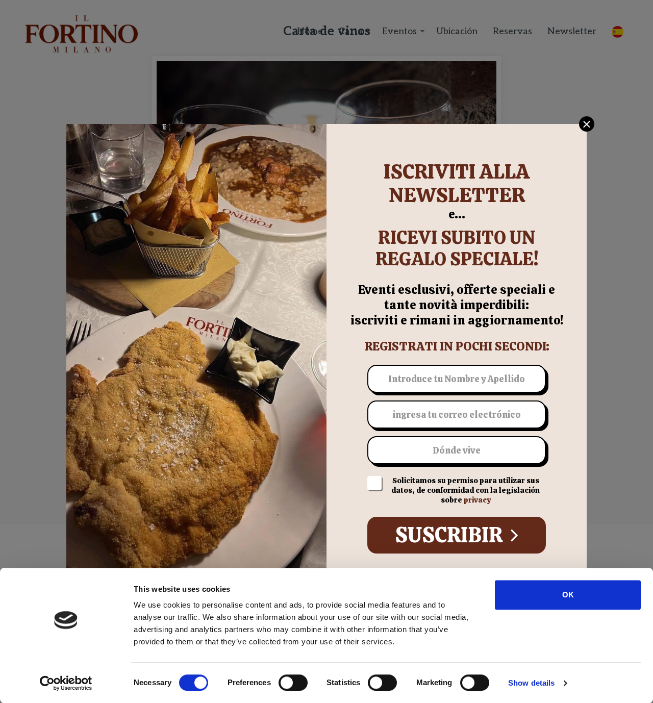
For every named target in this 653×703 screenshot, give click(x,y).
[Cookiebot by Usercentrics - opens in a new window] (66, 683)
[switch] (293, 682)
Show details (531, 683)
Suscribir (451, 535)
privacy (477, 500)
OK (568, 594)
